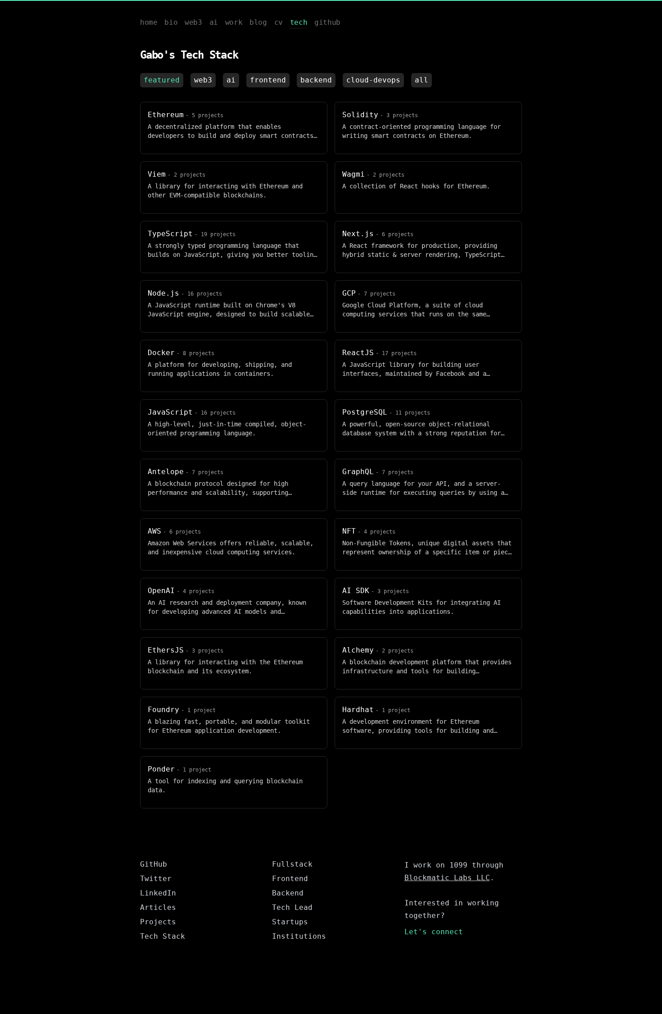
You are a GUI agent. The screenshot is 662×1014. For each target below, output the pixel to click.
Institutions (299, 936)
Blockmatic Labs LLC (447, 877)
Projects (158, 922)
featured (162, 80)
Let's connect (433, 931)
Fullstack (292, 864)
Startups (290, 922)
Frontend (290, 878)
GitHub (153, 864)
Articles (158, 907)
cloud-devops (373, 80)
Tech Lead (292, 907)
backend (316, 80)
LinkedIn (158, 893)
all (421, 80)
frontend (268, 80)
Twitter (156, 878)
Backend (288, 893)
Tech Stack (162, 936)
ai (231, 80)
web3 (203, 80)
